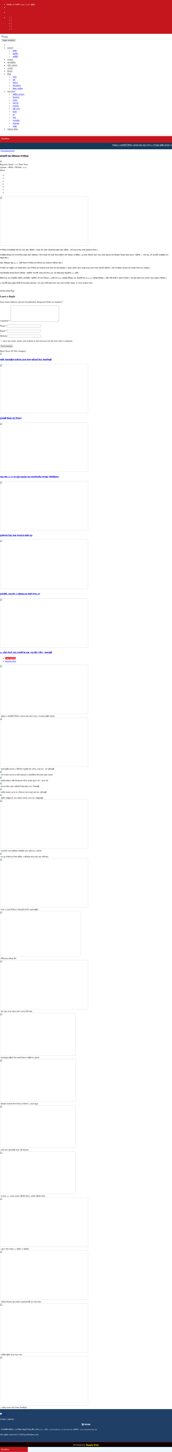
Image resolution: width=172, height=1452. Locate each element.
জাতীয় (15, 51)
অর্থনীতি (15, 57)
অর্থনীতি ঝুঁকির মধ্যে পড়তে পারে (11, 1355)
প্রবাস (15, 112)
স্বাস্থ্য (15, 126)
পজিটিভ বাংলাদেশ (18, 94)
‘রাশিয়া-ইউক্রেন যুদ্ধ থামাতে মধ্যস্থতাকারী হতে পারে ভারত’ (21, 1302)
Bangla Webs (92, 1445)
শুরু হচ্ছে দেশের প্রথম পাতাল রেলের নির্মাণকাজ (16, 1011)
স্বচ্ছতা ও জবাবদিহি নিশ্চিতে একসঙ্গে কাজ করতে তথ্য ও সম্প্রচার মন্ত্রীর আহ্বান (130, 145)
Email (3, 331)
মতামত (15, 100)
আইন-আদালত (12, 65)
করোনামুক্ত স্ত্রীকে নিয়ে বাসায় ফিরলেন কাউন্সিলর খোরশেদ (20, 1057)
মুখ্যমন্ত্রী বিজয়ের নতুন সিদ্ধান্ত (11, 418)
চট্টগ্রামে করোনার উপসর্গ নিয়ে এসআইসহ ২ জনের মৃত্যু (19, 1104)
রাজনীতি (15, 54)
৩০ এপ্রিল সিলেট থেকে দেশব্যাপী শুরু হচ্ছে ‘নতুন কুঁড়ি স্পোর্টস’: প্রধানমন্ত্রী (26, 652)
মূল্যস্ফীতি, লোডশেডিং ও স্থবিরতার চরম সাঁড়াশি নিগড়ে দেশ (20, 594)
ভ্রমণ (15, 77)
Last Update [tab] (10, 658)
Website (3, 336)
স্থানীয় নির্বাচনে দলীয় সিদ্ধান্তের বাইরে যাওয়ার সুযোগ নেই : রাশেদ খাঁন (24, 780)
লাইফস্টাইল (17, 86)
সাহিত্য (15, 83)
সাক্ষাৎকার (16, 123)
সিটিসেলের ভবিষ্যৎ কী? (8, 958)
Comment (5, 321)
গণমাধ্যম (16, 106)
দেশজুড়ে (10, 59)
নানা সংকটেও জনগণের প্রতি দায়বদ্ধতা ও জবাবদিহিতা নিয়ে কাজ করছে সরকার (27, 775)
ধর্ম (13, 115)
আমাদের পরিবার (12, 129)
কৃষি (14, 80)
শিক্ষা (14, 117)
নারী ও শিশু (16, 109)
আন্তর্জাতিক (11, 62)
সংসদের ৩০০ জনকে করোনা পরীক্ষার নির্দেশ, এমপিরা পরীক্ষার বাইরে (23, 1196)
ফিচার (9, 74)
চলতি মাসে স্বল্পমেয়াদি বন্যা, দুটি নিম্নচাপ (15, 1150)
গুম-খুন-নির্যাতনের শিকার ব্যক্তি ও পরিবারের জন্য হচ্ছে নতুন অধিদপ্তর (24, 857)
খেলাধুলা (10, 68)
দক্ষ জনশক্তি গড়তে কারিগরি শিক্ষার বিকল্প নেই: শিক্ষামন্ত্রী (20, 786)
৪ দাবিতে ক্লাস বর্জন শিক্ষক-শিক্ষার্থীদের (14, 1407)
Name (3, 326)
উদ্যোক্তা (16, 97)
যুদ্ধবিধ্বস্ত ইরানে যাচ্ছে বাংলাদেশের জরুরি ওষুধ (16, 535)
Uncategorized (7, 151)
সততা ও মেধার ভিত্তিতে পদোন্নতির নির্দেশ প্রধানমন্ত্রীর (19, 909)
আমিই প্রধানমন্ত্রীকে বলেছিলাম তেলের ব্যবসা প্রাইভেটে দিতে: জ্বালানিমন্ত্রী (25, 359)
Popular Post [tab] (10, 661)
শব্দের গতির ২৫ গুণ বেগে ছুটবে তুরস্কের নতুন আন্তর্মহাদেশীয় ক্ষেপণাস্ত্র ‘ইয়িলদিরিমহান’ (29, 477)
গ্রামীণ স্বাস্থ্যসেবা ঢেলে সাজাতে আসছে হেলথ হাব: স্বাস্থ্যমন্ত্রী (22, 798)
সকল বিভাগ (11, 91)
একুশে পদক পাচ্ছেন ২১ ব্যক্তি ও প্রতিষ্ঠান (15, 1249)
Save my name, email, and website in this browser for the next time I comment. (38, 341)
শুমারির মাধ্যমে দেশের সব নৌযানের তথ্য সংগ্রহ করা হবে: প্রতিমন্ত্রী (24, 792)
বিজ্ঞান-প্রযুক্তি (18, 88)
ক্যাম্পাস (16, 103)
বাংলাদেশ (10, 48)
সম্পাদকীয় (16, 120)
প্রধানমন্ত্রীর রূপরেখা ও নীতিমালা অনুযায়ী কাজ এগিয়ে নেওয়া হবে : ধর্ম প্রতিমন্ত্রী (27, 769)
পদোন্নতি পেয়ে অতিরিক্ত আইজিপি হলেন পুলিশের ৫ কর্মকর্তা (21, 851)
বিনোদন (9, 71)
